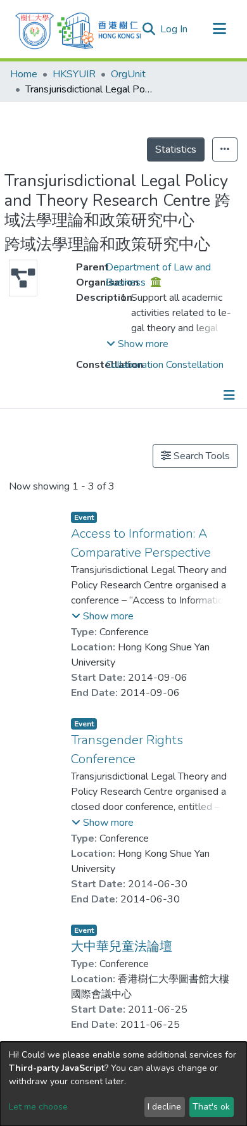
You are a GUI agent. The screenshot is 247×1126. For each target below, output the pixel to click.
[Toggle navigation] (219, 29)
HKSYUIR (74, 74)
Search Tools (200, 456)
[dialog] (123, 1084)
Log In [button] (174, 29)
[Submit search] (148, 29)
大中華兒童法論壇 (121, 946)
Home (23, 74)
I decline (164, 1107)
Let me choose (38, 1107)
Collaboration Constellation (165, 365)
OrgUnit (128, 74)
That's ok (211, 1107)
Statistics (175, 149)
